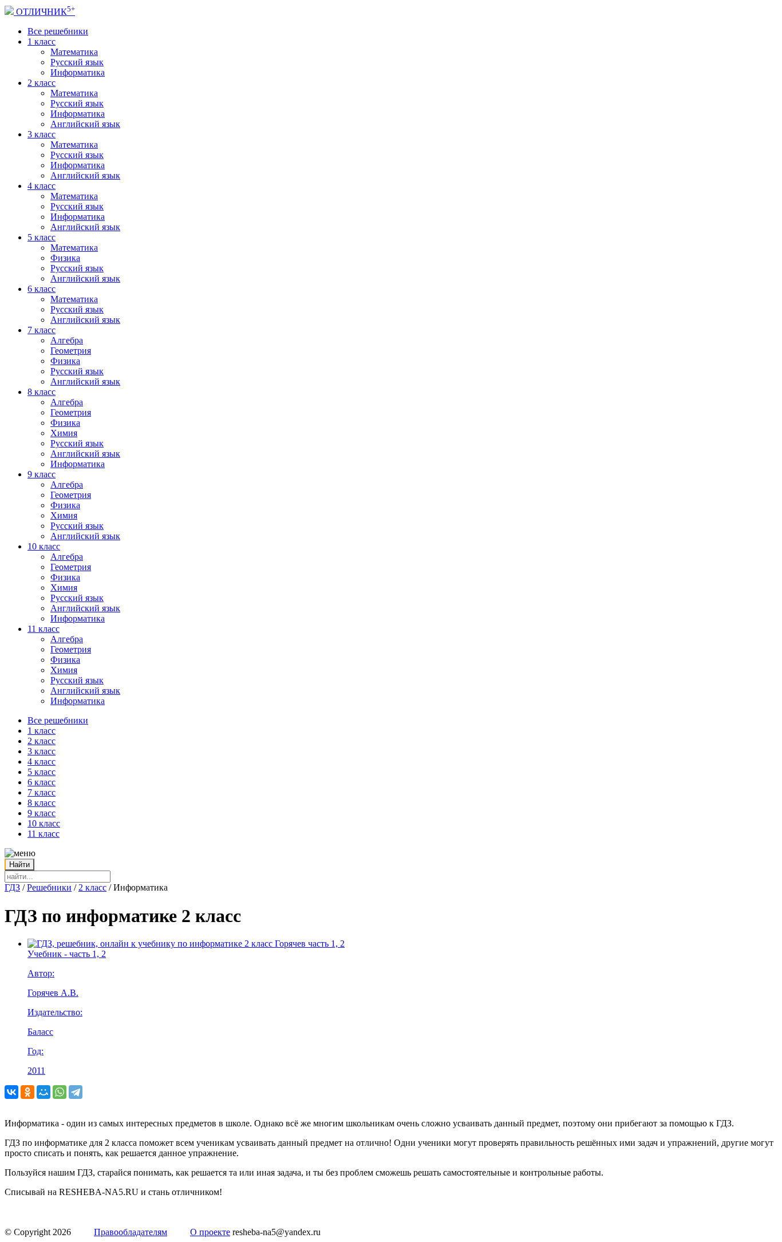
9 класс (41, 474)
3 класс (41, 134)
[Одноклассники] (27, 1092)
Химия (63, 433)
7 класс (41, 330)
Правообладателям (130, 1232)
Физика (65, 258)
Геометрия (70, 350)
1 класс (41, 41)
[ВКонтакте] (11, 1092)
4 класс (41, 186)
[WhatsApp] (59, 1092)
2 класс (41, 83)
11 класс (43, 629)
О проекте (210, 1232)
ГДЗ (12, 887)
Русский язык (77, 62)
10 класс (43, 546)
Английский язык (85, 124)
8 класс (41, 392)
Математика (74, 52)
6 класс (41, 289)
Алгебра (66, 340)
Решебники (49, 887)
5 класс (41, 237)
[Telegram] (75, 1092)
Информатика (77, 72)
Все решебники (57, 31)
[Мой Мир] (43, 1092)
